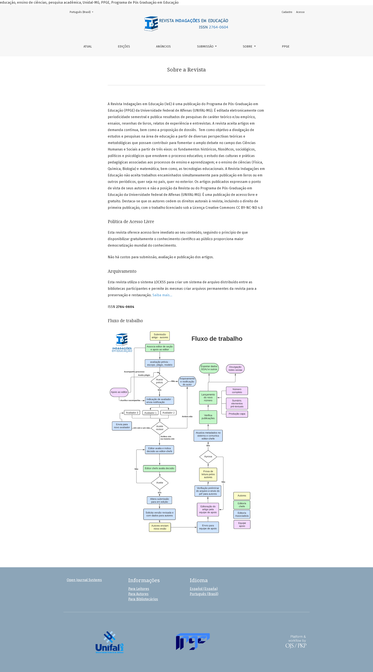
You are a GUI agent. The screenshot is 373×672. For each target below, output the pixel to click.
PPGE (285, 46)
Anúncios (163, 46)
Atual (88, 46)
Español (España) (204, 589)
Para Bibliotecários (143, 599)
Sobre (248, 46)
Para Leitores (138, 589)
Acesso (300, 12)
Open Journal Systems (84, 580)
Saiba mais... (162, 295)
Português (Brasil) (83, 12)
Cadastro (287, 12)
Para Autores (138, 594)
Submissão (205, 46)
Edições (124, 46)
